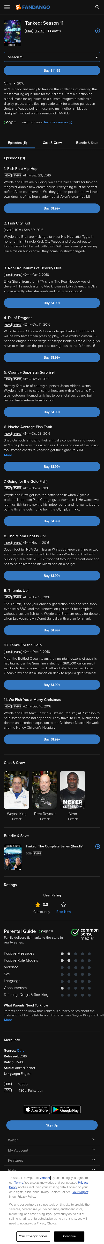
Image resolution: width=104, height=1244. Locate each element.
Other (21, 1050)
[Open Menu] (7, 7)
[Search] (97, 7)
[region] (52, 1207)
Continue (69, 1236)
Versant (44, 1178)
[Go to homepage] (33, 7)
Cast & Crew (52, 143)
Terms (18, 1183)
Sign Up (52, 1125)
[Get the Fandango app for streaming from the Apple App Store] (36, 1110)
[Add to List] (97, 30)
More (8, 455)
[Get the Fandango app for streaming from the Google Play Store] (66, 1110)
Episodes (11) (17, 143)
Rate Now (63, 912)
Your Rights (80, 1192)
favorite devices (56, 122)
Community (41, 912)
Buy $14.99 (52, 71)
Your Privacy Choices (33, 1236)
